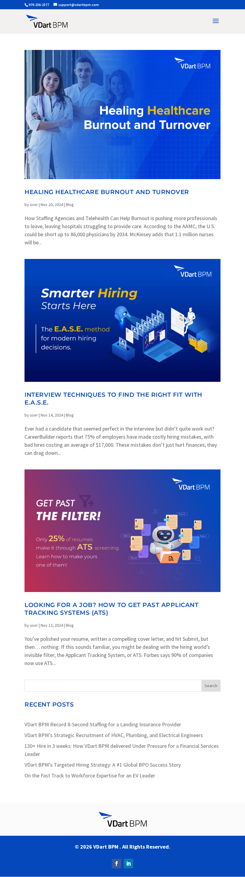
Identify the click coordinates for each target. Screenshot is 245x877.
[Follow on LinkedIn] (128, 863)
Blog (70, 204)
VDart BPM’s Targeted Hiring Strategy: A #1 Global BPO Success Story (102, 764)
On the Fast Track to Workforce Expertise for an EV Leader (89, 775)
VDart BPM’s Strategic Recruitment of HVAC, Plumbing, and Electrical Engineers (113, 735)
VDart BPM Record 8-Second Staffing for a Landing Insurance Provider (102, 724)
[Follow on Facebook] (116, 863)
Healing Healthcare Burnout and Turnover (106, 192)
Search (211, 685)
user (34, 204)
